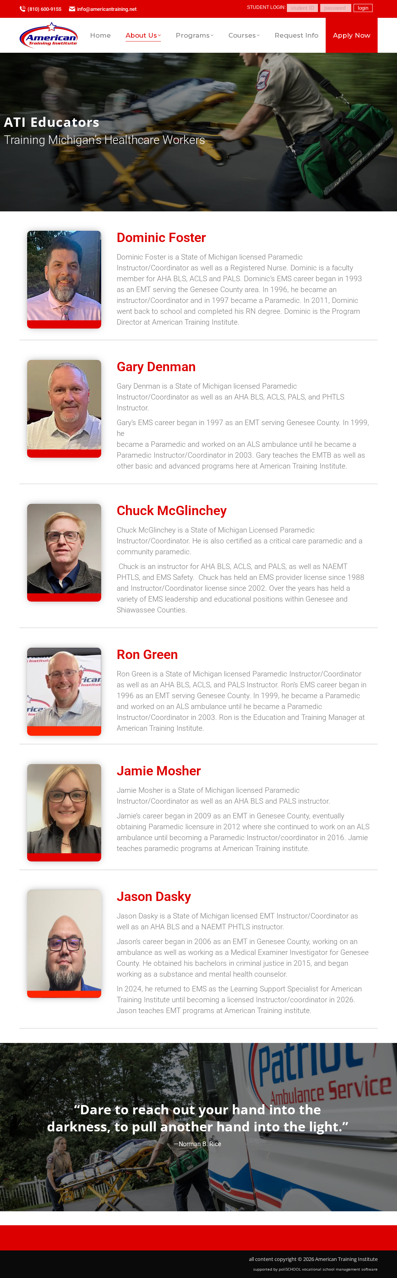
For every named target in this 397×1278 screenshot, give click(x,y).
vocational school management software (340, 1269)
